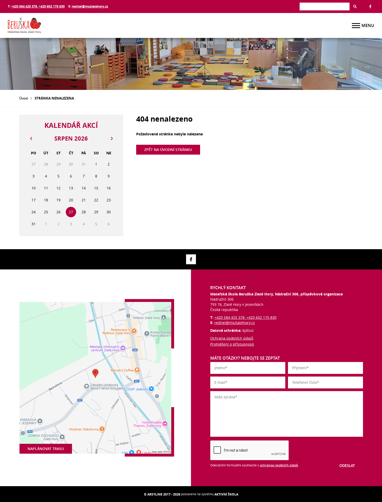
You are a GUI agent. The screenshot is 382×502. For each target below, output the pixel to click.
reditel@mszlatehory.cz (90, 6)
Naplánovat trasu (46, 448)
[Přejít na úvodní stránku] (39, 25)
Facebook (370, 6)
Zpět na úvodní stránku (168, 149)
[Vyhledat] (355, 6)
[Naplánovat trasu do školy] (95, 378)
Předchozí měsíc (31, 138)
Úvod (23, 98)
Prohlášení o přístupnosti (232, 344)
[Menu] (356, 25)
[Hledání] (325, 6)
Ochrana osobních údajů (231, 338)
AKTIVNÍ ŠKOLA (226, 494)
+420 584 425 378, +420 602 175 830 (38, 6)
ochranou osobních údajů (279, 465)
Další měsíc (111, 138)
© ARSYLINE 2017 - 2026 (162, 494)
